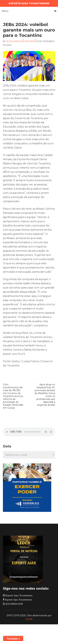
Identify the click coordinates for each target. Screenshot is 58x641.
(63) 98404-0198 (14, 604)
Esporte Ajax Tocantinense (19, 595)
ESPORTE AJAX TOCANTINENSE (29, 3)
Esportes (30, 41)
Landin (29, 619)
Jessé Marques (15, 41)
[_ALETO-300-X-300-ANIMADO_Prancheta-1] (27, 511)
